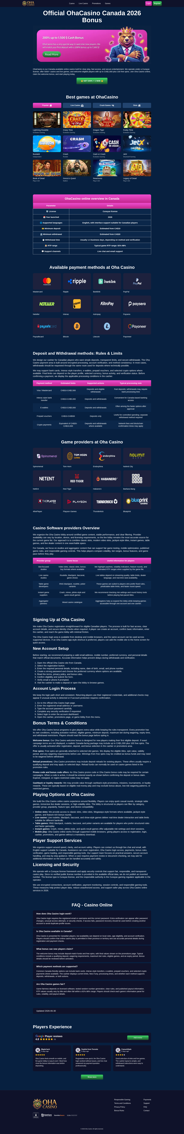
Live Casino (75, 105)
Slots (135, 105)
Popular (45, 105)
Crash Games (105, 105)
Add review (138, 1038)
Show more (92, 1077)
